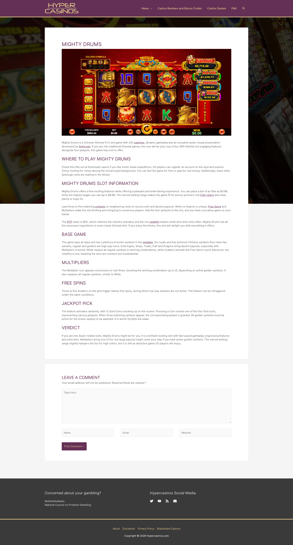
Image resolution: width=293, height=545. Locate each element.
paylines (139, 142)
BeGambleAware (55, 501)
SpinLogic (85, 146)
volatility (154, 221)
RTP (69, 221)
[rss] (169, 501)
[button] (244, 8)
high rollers (207, 195)
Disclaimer (128, 528)
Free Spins (214, 206)
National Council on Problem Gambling (68, 504)
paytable (148, 242)
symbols (100, 206)
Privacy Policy (146, 528)
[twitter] (154, 501)
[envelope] (175, 501)
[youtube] (161, 501)
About (116, 528)
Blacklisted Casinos (168, 528)
